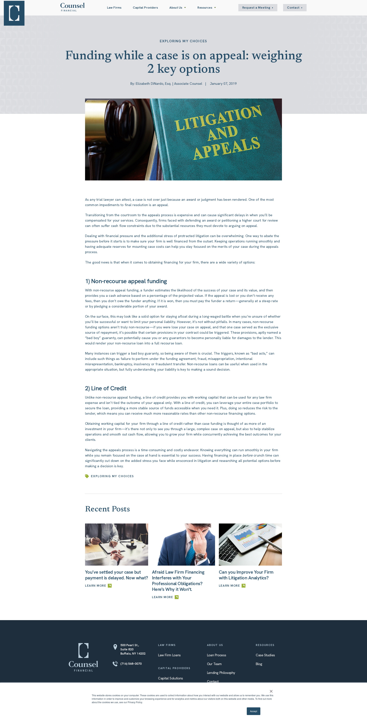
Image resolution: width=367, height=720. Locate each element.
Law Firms (114, 8)
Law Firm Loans (169, 655)
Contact (293, 8)
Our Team (214, 664)
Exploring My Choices (183, 41)
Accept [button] (253, 711)
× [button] (271, 690)
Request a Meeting (256, 8)
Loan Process (216, 655)
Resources (204, 8)
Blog (259, 664)
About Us (175, 8)
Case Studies (265, 655)
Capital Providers (145, 8)
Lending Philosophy (221, 672)
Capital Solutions (170, 678)
